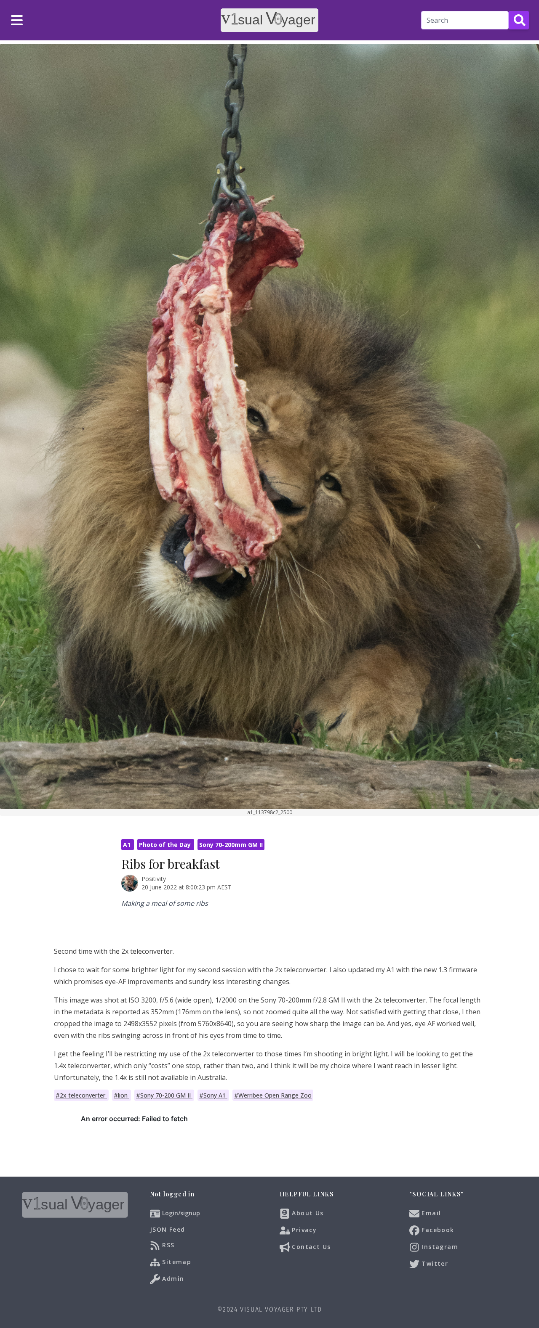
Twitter (433, 1263)
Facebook (436, 1230)
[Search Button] (519, 20)
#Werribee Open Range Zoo (273, 1095)
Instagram (438, 1247)
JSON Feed (167, 1229)
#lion (121, 1095)
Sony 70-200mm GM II (231, 845)
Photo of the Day (165, 845)
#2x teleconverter (81, 1095)
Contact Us (310, 1247)
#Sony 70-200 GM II (164, 1095)
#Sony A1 (213, 1095)
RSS (167, 1245)
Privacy (303, 1230)
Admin (172, 1279)
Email (430, 1213)
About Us (307, 1213)
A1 (127, 845)
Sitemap (175, 1262)
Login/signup (181, 1213)
